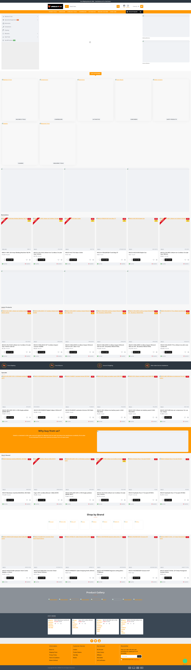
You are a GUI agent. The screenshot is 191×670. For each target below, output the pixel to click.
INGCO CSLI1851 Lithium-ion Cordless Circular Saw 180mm (174, 253)
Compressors (58, 119)
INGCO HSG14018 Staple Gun (137, 252)
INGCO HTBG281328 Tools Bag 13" (107, 252)
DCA (128, 529)
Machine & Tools (21, 119)
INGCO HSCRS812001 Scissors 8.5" (139, 570)
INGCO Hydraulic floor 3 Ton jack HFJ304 (141, 493)
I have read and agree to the (130, 659)
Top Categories (95, 73)
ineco (84, 529)
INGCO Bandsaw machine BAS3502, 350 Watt (16, 493)
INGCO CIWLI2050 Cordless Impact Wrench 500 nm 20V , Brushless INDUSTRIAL (110, 345)
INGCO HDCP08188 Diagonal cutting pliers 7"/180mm (110, 571)
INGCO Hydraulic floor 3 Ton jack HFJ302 (172, 493)
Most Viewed (52, 616)
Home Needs (134, 119)
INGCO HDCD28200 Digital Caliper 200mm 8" (48, 410)
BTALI (138, 529)
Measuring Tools (58, 163)
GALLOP (74, 529)
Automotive (96, 119)
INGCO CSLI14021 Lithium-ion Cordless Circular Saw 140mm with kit (16, 345)
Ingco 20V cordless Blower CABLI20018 (46, 493)
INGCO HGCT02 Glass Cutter (74, 252)
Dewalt (52, 529)
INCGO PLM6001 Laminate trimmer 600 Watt (79, 410)
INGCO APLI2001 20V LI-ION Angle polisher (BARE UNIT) (15, 411)
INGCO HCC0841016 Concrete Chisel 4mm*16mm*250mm (45, 571)
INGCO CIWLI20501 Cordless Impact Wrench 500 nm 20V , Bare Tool (79, 345)
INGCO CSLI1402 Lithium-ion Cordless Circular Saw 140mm (48, 253)
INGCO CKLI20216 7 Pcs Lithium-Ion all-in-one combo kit (174, 345)
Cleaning (20, 163)
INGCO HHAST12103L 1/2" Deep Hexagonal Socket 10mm (173, 571)
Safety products (172, 119)
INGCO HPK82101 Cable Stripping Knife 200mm (80, 570)
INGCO (35, 249)
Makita (95, 529)
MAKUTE (117, 529)
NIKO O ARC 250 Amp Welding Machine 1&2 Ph (16, 252)
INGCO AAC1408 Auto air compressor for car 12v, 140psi (174, 411)
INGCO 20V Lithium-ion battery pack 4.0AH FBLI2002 (110, 411)
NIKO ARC (4, 249)
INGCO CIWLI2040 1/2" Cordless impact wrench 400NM (46, 345)
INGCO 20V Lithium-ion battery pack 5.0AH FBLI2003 (142, 411)
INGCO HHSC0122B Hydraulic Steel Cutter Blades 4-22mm (15, 571)
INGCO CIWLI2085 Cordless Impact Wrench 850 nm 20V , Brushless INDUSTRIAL (142, 345)
